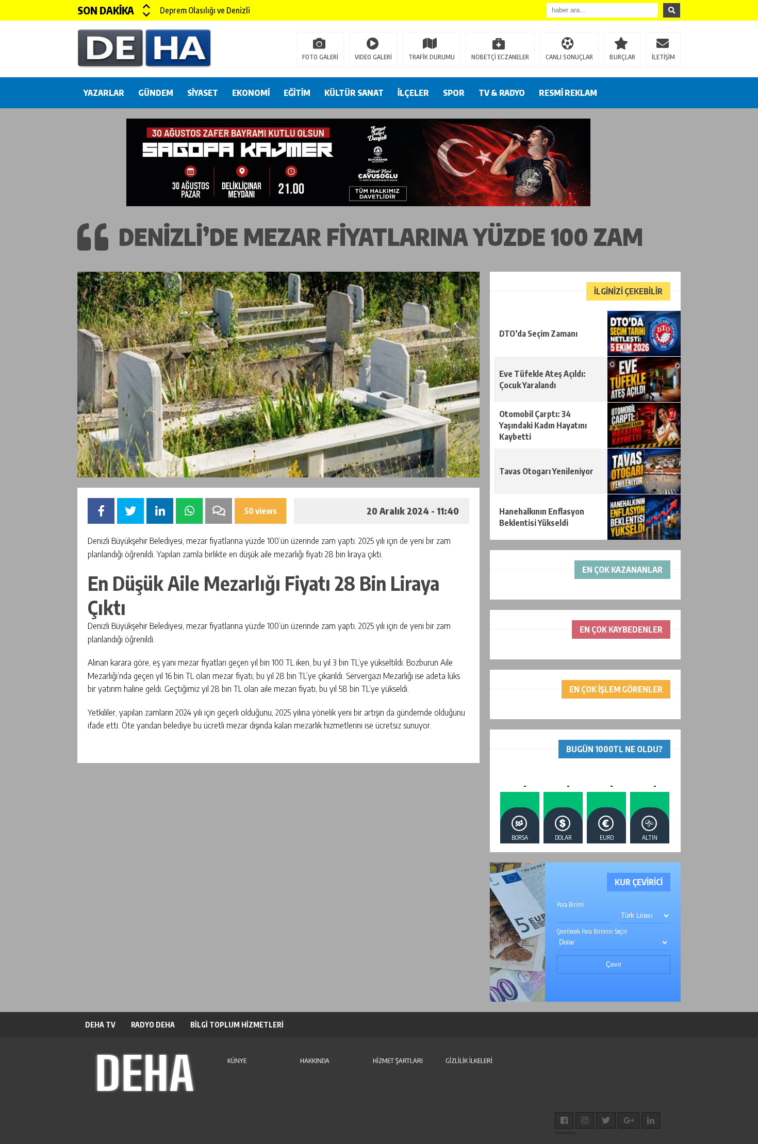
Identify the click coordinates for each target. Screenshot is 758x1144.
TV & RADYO (502, 93)
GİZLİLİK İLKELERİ (469, 1060)
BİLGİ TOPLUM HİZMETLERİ (237, 1024)
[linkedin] (650, 1120)
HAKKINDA (314, 1060)
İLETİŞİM (663, 57)
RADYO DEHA (153, 1024)
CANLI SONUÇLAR (569, 57)
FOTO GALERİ (320, 57)
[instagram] (584, 1120)
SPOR (454, 93)
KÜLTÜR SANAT (354, 93)
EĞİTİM (297, 93)
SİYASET (202, 93)
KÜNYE (236, 1060)
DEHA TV (100, 1024)
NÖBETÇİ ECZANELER (500, 57)
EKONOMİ (251, 93)
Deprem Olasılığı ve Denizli (205, 10)
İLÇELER (413, 93)
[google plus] (628, 1120)
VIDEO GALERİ (373, 57)
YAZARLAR (104, 93)
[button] (147, 6)
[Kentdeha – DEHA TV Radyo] (144, 48)
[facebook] (564, 1120)
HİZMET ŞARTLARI (398, 1060)
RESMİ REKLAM (568, 93)
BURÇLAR (622, 57)
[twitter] (606, 1120)
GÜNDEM (155, 93)
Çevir (613, 964)
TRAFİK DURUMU (431, 57)
